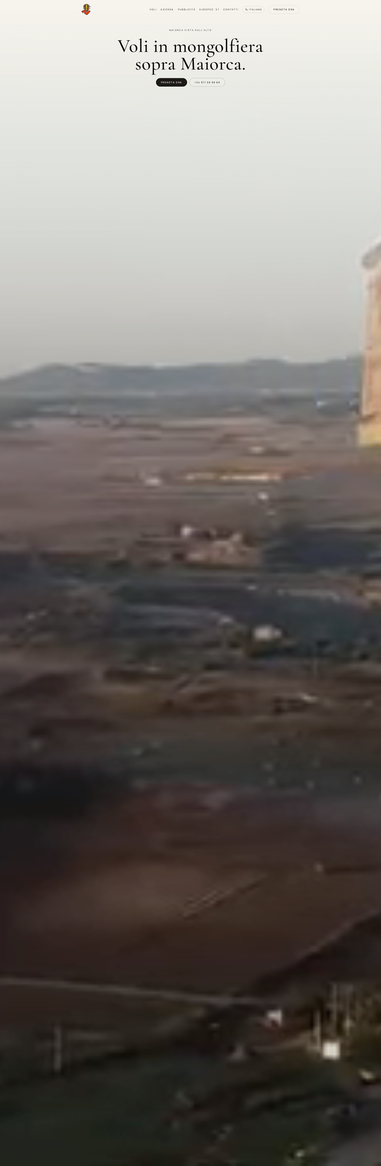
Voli (153, 9)
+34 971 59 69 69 (207, 82)
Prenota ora (284, 9)
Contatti (231, 9)
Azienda (167, 9)
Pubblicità (186, 9)
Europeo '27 (209, 9)
